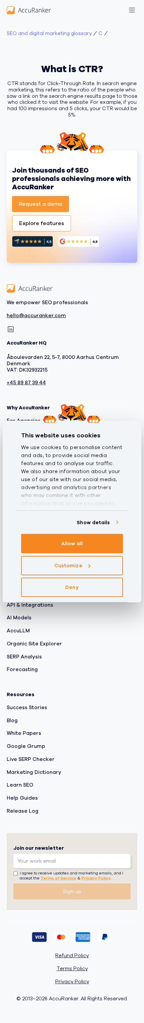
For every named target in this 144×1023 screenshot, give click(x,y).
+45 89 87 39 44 (26, 383)
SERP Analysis (24, 656)
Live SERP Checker (31, 759)
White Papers (24, 733)
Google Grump (26, 746)
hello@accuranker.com (36, 315)
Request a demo (40, 204)
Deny (71, 587)
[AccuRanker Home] (29, 10)
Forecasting (22, 669)
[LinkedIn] (11, 329)
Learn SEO (20, 785)
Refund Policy (72, 956)
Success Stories (27, 707)
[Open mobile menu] (132, 10)
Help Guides (22, 798)
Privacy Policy (96, 878)
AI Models (19, 617)
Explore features (41, 223)
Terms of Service (58, 878)
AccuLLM (18, 630)
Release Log (23, 811)
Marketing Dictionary (34, 772)
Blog (12, 720)
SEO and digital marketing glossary (49, 33)
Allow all (72, 543)
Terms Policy (72, 969)
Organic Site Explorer (34, 643)
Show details (93, 522)
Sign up (72, 891)
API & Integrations (30, 604)
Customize (68, 565)
